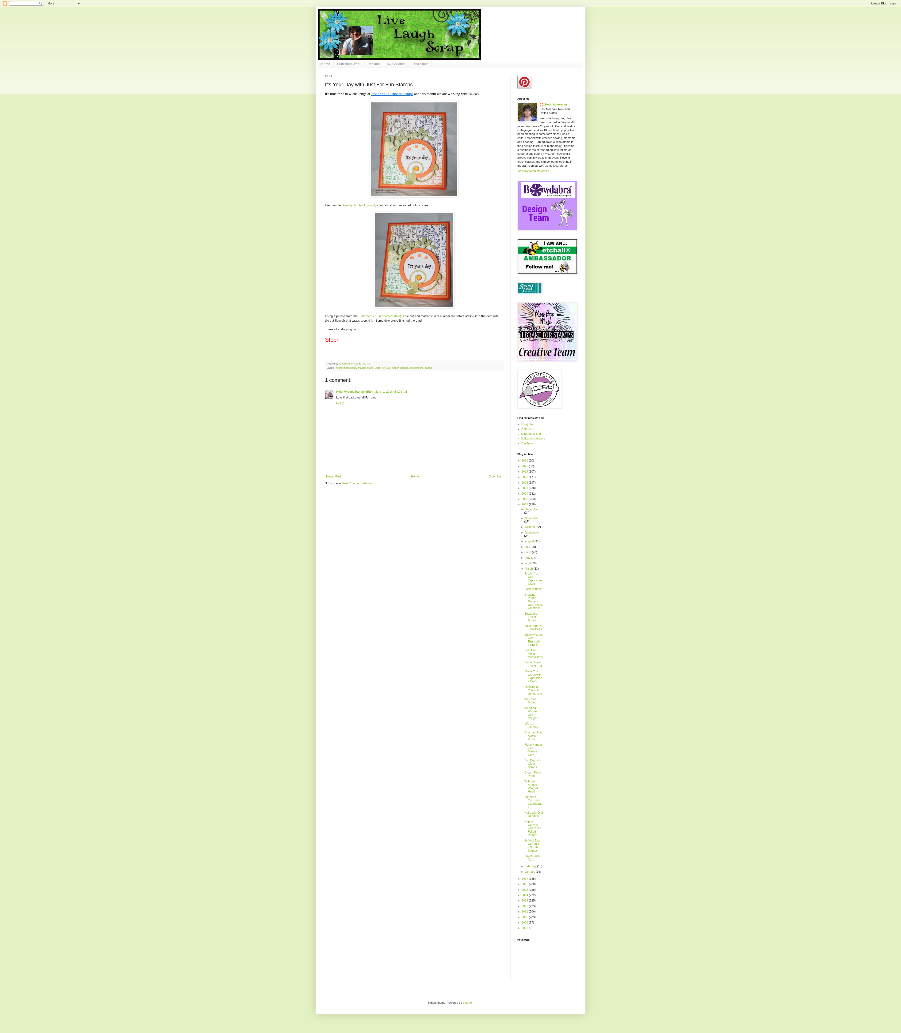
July (528, 546)
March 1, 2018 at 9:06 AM (390, 391)
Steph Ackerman (555, 104)
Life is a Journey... (532, 725)
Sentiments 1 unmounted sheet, (380, 316)
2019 (525, 499)
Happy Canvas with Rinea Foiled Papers (533, 828)
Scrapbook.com (531, 434)
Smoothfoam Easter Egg (533, 664)
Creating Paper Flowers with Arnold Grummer (533, 601)
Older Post (495, 476)
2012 (525, 906)
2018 (525, 504)
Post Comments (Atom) (357, 483)
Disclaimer (420, 64)
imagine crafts (366, 367)
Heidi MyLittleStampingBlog (354, 391)
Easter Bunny (533, 589)
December (531, 509)
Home (325, 64)
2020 (525, 493)
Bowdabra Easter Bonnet (531, 617)
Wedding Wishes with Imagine (531, 713)
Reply (340, 403)
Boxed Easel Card (532, 857)
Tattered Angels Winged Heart (531, 786)
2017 (525, 878)
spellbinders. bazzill (421, 367)
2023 (525, 477)
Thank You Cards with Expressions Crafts (533, 676)
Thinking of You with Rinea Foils (533, 690)
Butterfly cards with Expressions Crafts (533, 639)
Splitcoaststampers (533, 438)
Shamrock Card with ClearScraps (533, 802)
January (530, 871)
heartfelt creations (346, 367)
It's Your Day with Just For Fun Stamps (532, 845)
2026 (525, 460)
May (528, 558)
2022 (525, 482)
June (528, 552)
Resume (373, 64)
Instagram (527, 424)
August (529, 541)
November (531, 518)
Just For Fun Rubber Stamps (392, 94)
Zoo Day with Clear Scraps (532, 764)
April (528, 563)
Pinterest (526, 429)
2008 (525, 928)
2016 (525, 884)
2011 (525, 911)
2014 (525, 895)
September (532, 532)
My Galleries (396, 64)
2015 (525, 889)
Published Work (348, 64)
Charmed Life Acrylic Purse (533, 736)
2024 (525, 471)
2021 (525, 488)
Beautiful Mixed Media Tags (533, 654)
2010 (525, 917)
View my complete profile (533, 171)
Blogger (468, 1002)
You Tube (527, 443)
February (531, 866)
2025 (525, 466)
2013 (525, 900)
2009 (525, 922)
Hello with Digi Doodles (533, 814)
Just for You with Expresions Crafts (533, 578)
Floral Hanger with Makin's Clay (533, 749)
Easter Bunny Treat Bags (533, 627)
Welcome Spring (530, 701)
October (530, 527)
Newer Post (333, 476)
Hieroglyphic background (358, 205)
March (529, 568)
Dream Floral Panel (532, 774)
